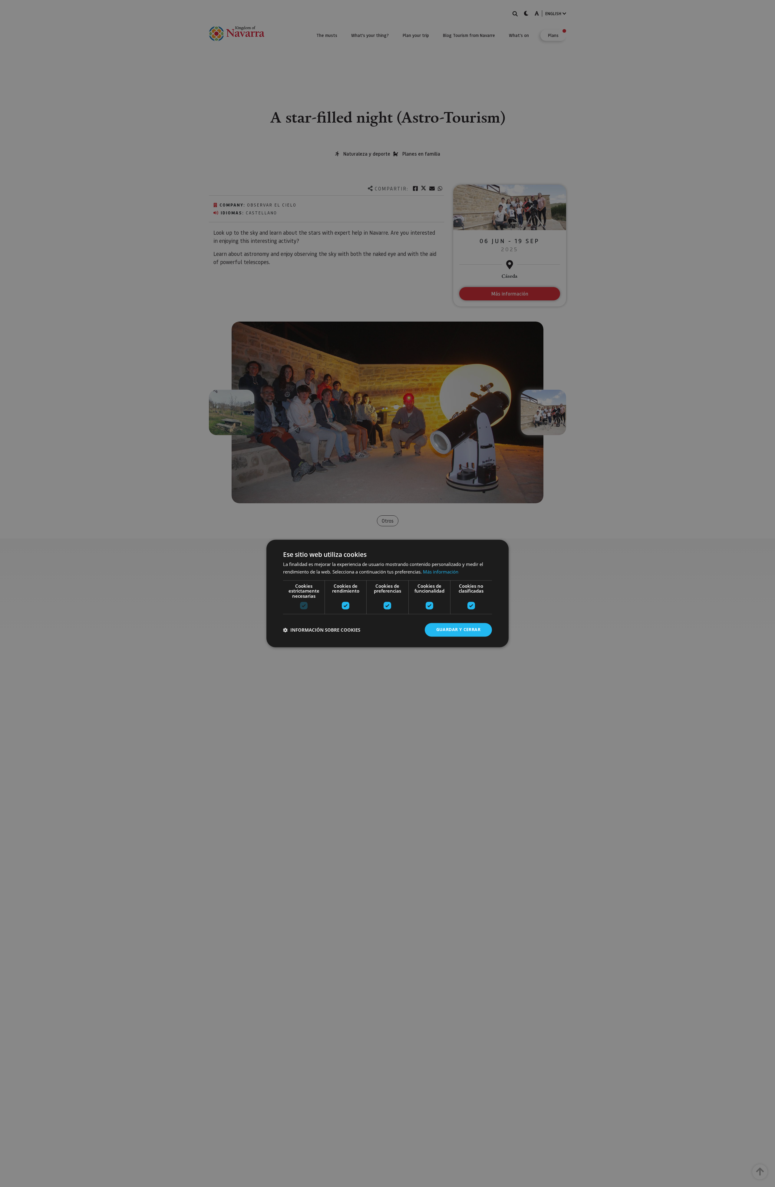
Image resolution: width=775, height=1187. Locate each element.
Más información (440, 572)
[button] (321, 630)
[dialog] (387, 593)
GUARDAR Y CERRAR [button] (458, 630)
